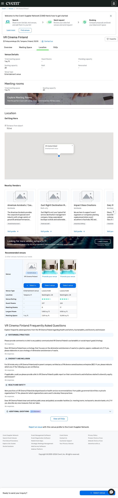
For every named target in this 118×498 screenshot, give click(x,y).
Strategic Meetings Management (42, 443)
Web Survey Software (38, 446)
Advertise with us (94, 443)
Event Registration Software (40, 438)
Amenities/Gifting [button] (79, 223)
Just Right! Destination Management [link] (53, 205)
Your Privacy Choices (67, 443)
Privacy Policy (92, 435)
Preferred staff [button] (45, 223)
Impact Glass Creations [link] (85, 205)
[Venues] (114, 3)
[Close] (111, 16)
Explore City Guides (9, 443)
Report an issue (35, 427)
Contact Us (63, 438)
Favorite (113, 39)
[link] (20, 196)
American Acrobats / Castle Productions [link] (20, 205)
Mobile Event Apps (37, 441)
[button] (59, 155)
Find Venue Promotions (10, 441)
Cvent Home (64, 435)
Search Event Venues (10, 438)
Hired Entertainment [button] (14, 223)
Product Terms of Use (95, 438)
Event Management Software (41, 435)
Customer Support (66, 441)
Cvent (4, 8)
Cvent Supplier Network (10, 435)
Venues (11, 8)
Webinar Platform (37, 449)
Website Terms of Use (95, 441)
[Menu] (2, 3)
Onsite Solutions (8, 446)
